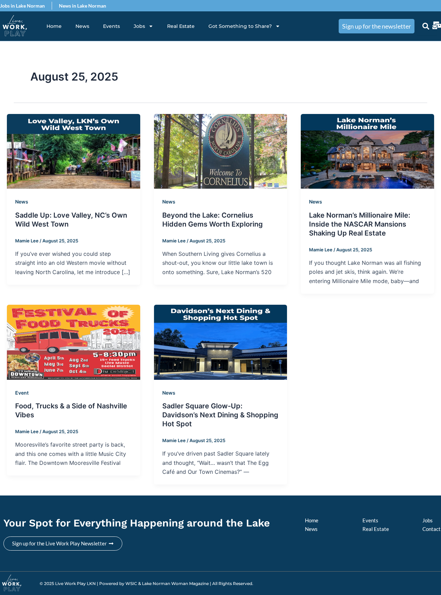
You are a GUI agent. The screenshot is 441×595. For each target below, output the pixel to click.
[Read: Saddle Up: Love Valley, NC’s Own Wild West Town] (73, 150)
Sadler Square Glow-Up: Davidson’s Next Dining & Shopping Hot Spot (220, 415)
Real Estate (181, 26)
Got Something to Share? (240, 26)
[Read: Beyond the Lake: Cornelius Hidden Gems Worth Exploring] (220, 150)
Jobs (139, 26)
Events (111, 26)
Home (54, 26)
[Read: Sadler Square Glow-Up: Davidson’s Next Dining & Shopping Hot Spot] (220, 341)
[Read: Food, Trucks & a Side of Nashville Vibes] (73, 341)
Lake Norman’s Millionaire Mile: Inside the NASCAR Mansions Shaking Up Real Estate (359, 224)
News (82, 26)
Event (22, 393)
